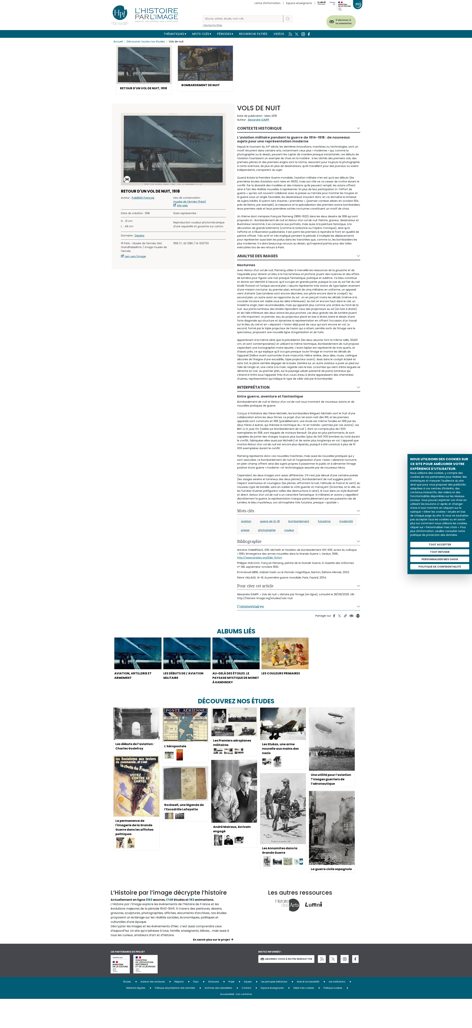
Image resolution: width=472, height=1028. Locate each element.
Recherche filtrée (253, 34)
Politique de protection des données (175, 987)
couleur (289, 530)
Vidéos (278, 34)
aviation (246, 521)
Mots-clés (200, 34)
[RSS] (322, 959)
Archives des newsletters (218, 987)
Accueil (118, 41)
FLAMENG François (143, 197)
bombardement (298, 521)
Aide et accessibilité (308, 981)
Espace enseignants (299, 3)
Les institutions (337, 981)
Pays (196, 981)
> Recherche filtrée (212, 25)
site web (182, 205)
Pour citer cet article (255, 585)
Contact (246, 987)
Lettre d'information (267, 3)
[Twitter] (333, 959)
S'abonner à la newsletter (344, 21)
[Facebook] (355, 959)
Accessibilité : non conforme (236, 994)
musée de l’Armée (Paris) (189, 201)
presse (245, 530)
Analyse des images (257, 256)
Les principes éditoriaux (274, 981)
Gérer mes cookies (303, 987)
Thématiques (174, 34)
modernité (346, 521)
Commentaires (250, 606)
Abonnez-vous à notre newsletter (288, 958)
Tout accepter (440, 544)
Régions (179, 981)
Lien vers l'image (135, 256)
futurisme (324, 521)
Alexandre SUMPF (258, 120)
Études (127, 981)
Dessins (139, 235)
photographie (267, 530)
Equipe (247, 981)
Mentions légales (135, 987)
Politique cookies (333, 987)
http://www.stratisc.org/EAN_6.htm (259, 557)
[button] (144, 69)
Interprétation (253, 387)
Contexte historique (259, 128)
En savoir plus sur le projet (211, 939)
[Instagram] (345, 959)
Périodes (224, 34)
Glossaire (213, 981)
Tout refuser (440, 552)
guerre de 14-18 (270, 521)
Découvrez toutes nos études (146, 41)
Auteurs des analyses (152, 981)
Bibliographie (249, 541)
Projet (231, 981)
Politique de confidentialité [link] (440, 567)
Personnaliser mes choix (439, 559)
